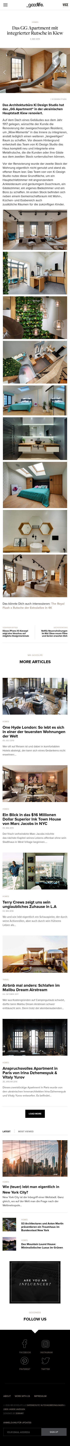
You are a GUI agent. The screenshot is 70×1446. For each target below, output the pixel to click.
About (7, 1396)
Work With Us (22, 1396)
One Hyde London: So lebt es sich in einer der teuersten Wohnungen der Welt (34, 732)
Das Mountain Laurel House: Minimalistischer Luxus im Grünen (42, 1246)
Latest (7, 1131)
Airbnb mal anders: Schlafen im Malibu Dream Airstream (31, 987)
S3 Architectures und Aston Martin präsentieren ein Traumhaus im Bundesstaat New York (42, 1227)
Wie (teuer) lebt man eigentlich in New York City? (31, 1190)
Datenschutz (33, 1405)
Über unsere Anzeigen (14, 1409)
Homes (35, 22)
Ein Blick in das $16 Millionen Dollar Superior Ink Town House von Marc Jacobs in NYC (32, 819)
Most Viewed (25, 1131)
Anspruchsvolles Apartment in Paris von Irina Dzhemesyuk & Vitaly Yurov (30, 1073)
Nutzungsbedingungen (52, 1405)
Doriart (20, 1413)
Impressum (40, 1396)
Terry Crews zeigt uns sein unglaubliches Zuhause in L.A (29, 904)
